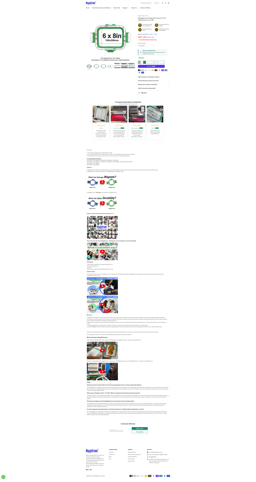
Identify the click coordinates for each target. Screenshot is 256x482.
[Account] (165, 3)
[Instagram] (88, 469)
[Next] (132, 38)
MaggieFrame (141, 15)
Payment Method (132, 456)
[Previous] (88, 38)
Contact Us (111, 454)
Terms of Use (131, 461)
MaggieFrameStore (100, 476)
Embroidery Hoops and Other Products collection (119, 334)
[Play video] (102, 182)
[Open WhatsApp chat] (3, 477)
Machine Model (142, 43)
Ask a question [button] (139, 431)
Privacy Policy (131, 459)
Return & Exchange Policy (134, 454)
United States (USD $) (146, 3)
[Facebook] (86, 469)
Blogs (110, 456)
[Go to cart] (168, 3)
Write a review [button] (139, 428)
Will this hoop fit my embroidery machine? (148, 77)
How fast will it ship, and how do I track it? (148, 80)
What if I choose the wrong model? (146, 88)
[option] (110, 38)
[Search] (162, 3)
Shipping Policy (132, 452)
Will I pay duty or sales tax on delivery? (147, 84)
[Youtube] (90, 469)
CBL (147, 15)
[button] (91, 121)
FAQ (110, 459)
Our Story (111, 452)
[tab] (89, 150)
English (156, 3)
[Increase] (144, 62)
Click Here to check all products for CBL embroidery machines (143, 332)
